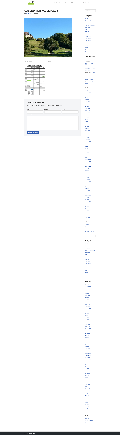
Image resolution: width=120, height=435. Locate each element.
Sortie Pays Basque (89, 79)
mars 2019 (87, 215)
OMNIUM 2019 (88, 36)
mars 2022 (87, 152)
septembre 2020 (88, 181)
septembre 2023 (88, 115)
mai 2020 (86, 186)
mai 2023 (86, 124)
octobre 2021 (87, 164)
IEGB (86, 29)
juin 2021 (86, 172)
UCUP (86, 49)
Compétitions (87, 22)
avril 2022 (87, 150)
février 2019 (87, 217)
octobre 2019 (87, 199)
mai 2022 (86, 148)
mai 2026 (86, 90)
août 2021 (87, 168)
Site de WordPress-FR (89, 231)
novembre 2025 (88, 92)
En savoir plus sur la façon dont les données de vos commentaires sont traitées (62, 137)
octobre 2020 (87, 179)
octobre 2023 (87, 112)
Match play (87, 34)
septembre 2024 (88, 103)
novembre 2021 (88, 161)
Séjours (86, 45)
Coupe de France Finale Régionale (90, 74)
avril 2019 (87, 212)
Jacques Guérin (29, 13)
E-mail (46, 109)
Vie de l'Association (89, 51)
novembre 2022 (88, 137)
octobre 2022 (87, 139)
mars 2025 (87, 99)
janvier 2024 (87, 110)
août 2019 (87, 204)
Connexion (87, 224)
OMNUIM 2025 (88, 42)
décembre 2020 (88, 177)
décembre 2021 (88, 159)
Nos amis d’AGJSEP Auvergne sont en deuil (90, 69)
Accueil (53, 2)
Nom (28, 109)
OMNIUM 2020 (88, 38)
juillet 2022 (87, 143)
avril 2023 (87, 126)
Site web (63, 109)
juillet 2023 (87, 119)
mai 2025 (86, 95)
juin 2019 (86, 208)
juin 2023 (86, 121)
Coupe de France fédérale (90, 25)
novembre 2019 (88, 197)
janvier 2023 (87, 132)
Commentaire (30, 114)
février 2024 (87, 108)
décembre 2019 (88, 195)
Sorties (86, 47)
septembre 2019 (88, 201)
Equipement (79, 2)
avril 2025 (87, 97)
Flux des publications (89, 226)
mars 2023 (87, 128)
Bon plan (86, 18)
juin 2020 (86, 184)
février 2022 (87, 155)
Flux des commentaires (89, 229)
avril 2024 (87, 106)
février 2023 (87, 130)
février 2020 (87, 190)
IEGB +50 (87, 31)
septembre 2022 (88, 141)
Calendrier (65, 2)
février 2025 (87, 101)
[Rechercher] (94, 10)
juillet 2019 (87, 206)
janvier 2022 (87, 157)
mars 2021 (87, 175)
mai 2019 (86, 210)
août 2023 (87, 117)
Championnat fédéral (89, 20)
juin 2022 (86, 146)
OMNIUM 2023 (88, 40)
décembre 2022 (88, 135)
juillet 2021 (87, 170)
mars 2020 (87, 188)
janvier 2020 (87, 192)
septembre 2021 (88, 166)
